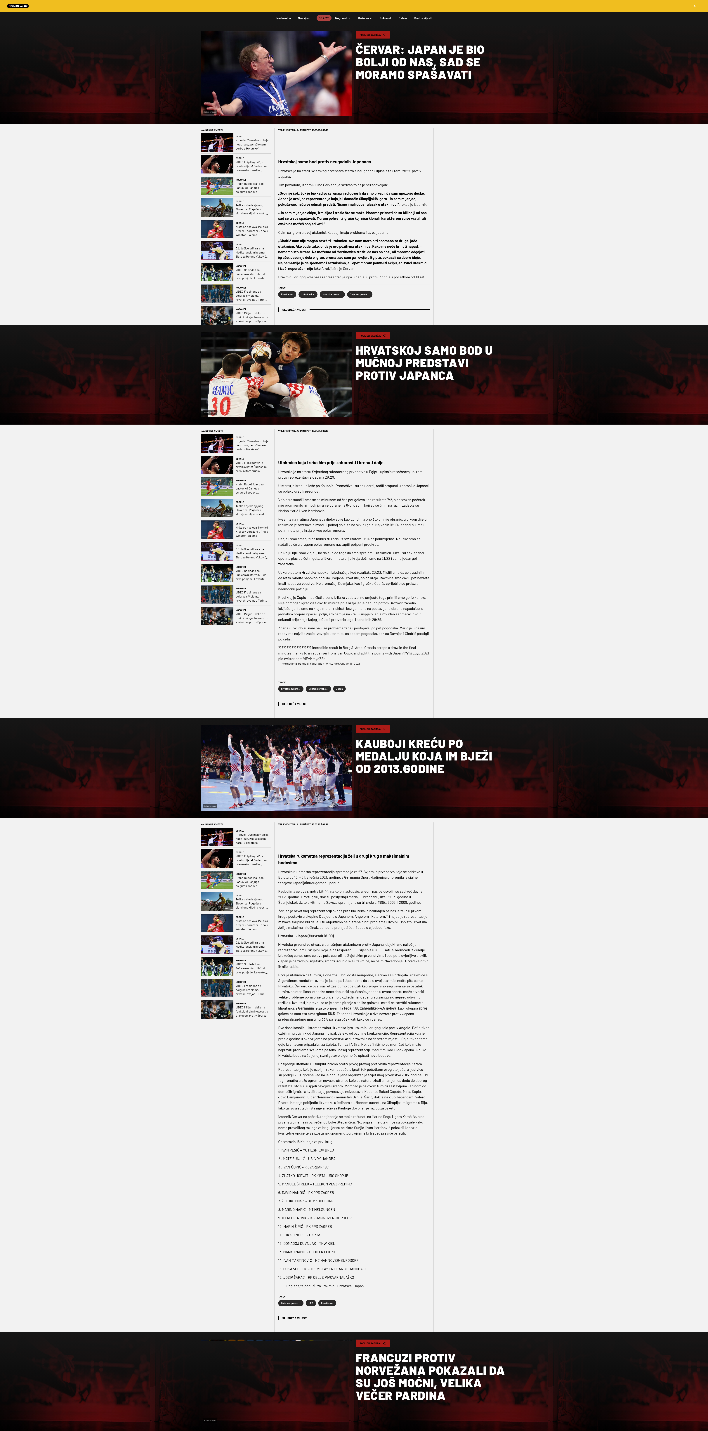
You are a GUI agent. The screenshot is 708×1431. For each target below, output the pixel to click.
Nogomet (241, 179)
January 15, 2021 (349, 663)
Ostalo (240, 136)
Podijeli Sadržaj (370, 34)
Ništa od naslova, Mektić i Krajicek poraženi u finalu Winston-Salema (252, 231)
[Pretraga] (695, 6)
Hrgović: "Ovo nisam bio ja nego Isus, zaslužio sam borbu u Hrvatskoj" (252, 144)
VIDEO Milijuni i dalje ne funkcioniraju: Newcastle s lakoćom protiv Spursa (252, 317)
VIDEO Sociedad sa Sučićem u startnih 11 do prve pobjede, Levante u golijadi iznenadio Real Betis (251, 274)
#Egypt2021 (419, 653)
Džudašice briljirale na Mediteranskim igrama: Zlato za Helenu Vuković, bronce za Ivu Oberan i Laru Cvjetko (251, 252)
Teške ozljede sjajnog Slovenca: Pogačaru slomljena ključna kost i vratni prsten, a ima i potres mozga (251, 209)
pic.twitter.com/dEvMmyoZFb (301, 658)
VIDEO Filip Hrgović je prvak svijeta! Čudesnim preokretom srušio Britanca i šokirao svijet (251, 166)
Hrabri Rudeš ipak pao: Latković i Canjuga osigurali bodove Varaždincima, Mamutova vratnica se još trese (251, 188)
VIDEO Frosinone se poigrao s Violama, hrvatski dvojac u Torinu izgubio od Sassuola (251, 296)
